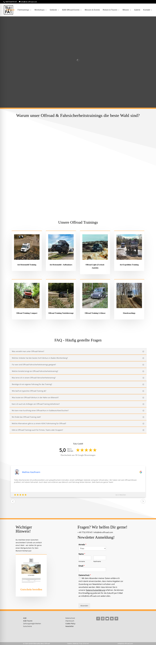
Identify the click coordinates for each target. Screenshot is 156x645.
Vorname (82, 561)
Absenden (84, 606)
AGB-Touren (27, 621)
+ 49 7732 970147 (85, 532)
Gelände (53, 10)
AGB (24, 618)
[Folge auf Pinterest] (116, 618)
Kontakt (146, 10)
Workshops (39, 10)
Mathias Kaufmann (31, 472)
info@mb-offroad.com (103, 532)
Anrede (82, 544)
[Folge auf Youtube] (107, 618)
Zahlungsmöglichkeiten (32, 623)
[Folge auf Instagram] (102, 618)
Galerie (137, 10)
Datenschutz (85, 575)
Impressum (69, 621)
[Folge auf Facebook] (98, 618)
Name (82, 554)
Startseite (10, 10)
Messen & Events (92, 10)
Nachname (97, 561)
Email (82, 566)
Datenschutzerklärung (95, 590)
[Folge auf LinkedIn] (112, 618)
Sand (62, 176)
